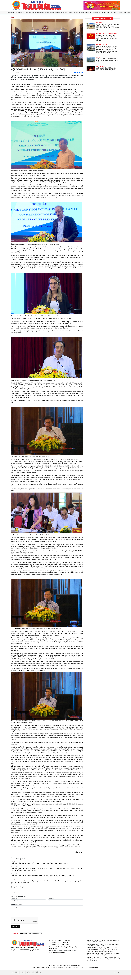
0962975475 (72, 950)
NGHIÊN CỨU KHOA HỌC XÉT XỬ (82, 12)
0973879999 (65, 950)
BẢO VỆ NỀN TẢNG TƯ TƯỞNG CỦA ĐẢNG (61, 12)
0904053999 (115, 955)
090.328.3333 (100, 946)
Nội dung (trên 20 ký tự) (17, 904)
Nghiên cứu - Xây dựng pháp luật (102, 12)
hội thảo (22, 887)
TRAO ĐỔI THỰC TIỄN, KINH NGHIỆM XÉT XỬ (37, 12)
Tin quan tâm (19, 12)
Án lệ (115, 12)
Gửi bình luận (15, 926)
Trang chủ (10, 12)
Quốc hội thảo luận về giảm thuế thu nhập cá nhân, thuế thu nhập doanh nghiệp (39, 863)
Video (23, 972)
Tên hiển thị (14, 898)
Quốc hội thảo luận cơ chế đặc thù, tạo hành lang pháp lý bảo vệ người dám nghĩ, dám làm (42, 875)
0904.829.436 (99, 942)
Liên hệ (38, 972)
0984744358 (57, 950)
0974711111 (95, 960)
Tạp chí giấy (30, 972)
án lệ (15, 887)
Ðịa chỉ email (51, 898)
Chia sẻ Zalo (78, 72)
